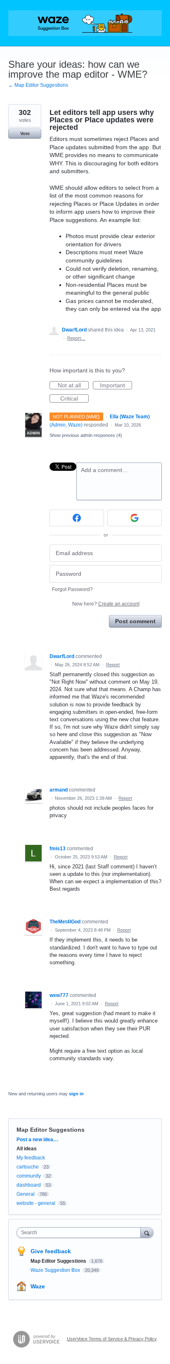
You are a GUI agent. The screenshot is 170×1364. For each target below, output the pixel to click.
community (29, 1176)
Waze (38, 1286)
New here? (105, 604)
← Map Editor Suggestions (38, 85)
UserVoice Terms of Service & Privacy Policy (112, 1338)
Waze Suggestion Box (56, 1270)
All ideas (27, 1149)
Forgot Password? (72, 589)
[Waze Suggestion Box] (85, 23)
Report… (76, 338)
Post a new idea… (37, 1139)
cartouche (28, 1167)
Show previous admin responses (86, 435)
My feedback (31, 1158)
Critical (74, 399)
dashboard (29, 1185)
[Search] (146, 1232)
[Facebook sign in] (77, 518)
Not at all (73, 385)
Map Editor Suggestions (51, 1129)
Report (113, 664)
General (26, 1194)
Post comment (135, 621)
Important (116, 385)
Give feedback (51, 1251)
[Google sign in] (134, 518)
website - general (36, 1203)
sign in (76, 1093)
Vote (25, 133)
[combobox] (80, 1232)
